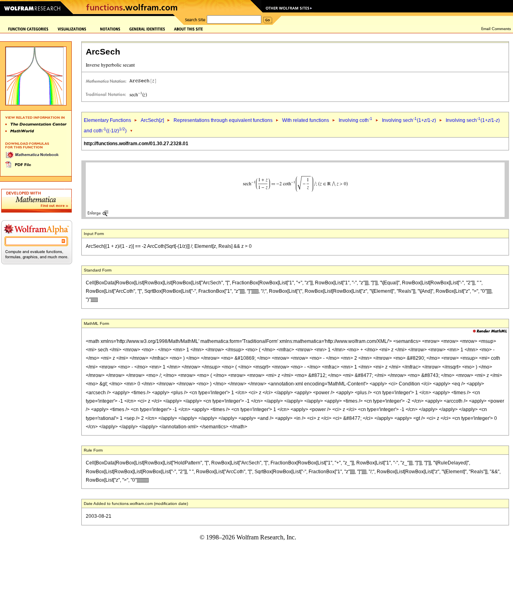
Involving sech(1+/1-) (409, 120)
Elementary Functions (107, 120)
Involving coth (355, 120)
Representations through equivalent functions (223, 120)
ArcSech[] (152, 120)
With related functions (305, 120)
